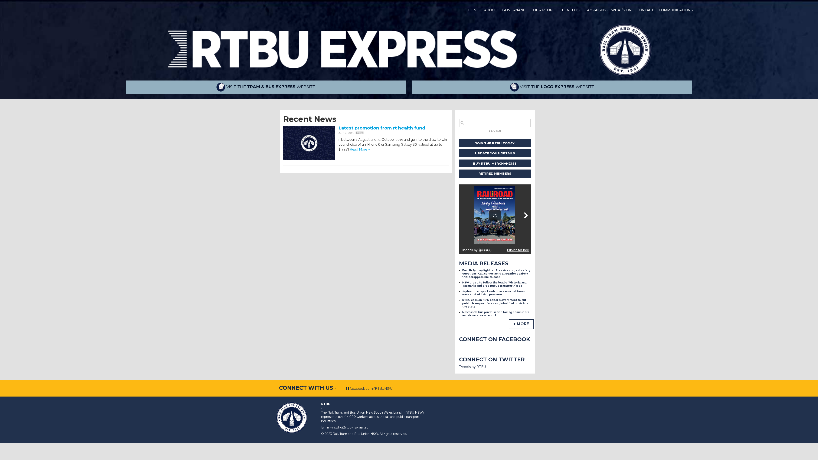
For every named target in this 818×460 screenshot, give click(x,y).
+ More (521, 324)
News (359, 132)
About (490, 10)
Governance (515, 10)
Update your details (495, 153)
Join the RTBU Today (494, 143)
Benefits (571, 10)
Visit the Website (270, 86)
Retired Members (494, 173)
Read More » (360, 149)
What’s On (621, 10)
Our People (545, 10)
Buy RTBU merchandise (495, 163)
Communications (676, 10)
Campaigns (595, 10)
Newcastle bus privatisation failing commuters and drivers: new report (495, 313)
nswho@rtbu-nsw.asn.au (350, 427)
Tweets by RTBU (472, 367)
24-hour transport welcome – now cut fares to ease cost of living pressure (495, 293)
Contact (645, 10)
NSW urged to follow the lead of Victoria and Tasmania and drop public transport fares (494, 284)
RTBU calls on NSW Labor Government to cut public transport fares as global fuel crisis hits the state (495, 303)
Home (473, 10)
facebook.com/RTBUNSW (371, 389)
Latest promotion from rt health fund (381, 128)
